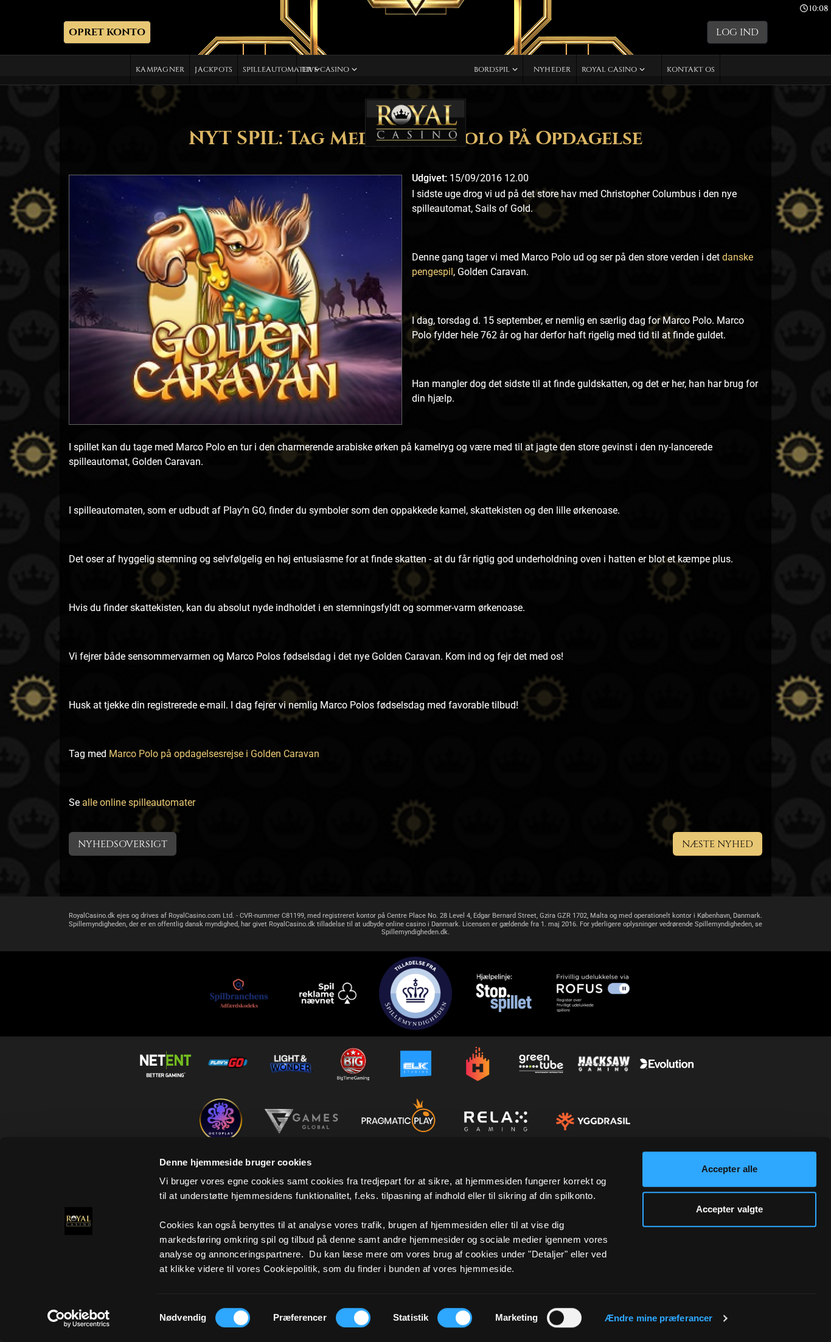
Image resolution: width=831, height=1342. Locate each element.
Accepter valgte (729, 1209)
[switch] (353, 1317)
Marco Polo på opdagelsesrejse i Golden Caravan (214, 754)
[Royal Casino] (415, 123)
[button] (107, 32)
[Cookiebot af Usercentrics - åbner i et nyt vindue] (79, 1318)
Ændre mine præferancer (658, 1318)
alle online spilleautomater (138, 802)
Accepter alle (729, 1169)
